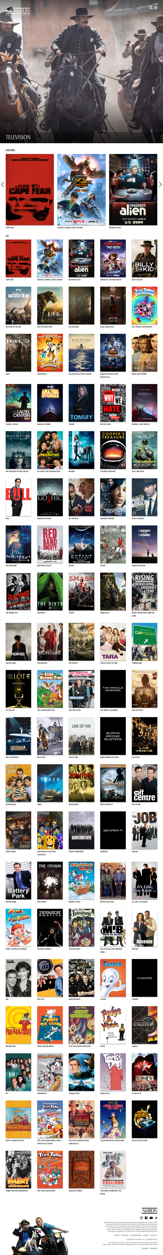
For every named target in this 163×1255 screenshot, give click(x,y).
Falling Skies (11, 663)
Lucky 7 (103, 566)
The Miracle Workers (109, 710)
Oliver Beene (11, 805)
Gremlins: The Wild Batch (110, 280)
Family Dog (105, 1093)
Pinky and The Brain (45, 1046)
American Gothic (44, 519)
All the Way (73, 519)
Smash (71, 613)
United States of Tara (108, 663)
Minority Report (107, 519)
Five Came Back (138, 471)
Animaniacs (42, 374)
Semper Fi (104, 852)
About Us (154, 1235)
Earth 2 (135, 1046)
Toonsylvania (74, 949)
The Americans (12, 613)
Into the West (137, 710)
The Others (41, 902)
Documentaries (135, 1235)
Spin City (41, 999)
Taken (39, 805)
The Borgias (42, 663)
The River (41, 613)
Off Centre (136, 805)
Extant (71, 566)
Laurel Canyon (12, 424)
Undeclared (11, 852)
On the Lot (10, 710)
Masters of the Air (13, 327)
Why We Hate (105, 424)
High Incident (74, 999)
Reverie (72, 471)
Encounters (74, 327)
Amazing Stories (44, 424)
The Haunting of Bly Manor (80, 374)
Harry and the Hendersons (17, 1191)
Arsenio (135, 949)
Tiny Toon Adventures (46, 1191)
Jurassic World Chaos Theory (70, 228)
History (146, 1235)
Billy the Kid (137, 280)
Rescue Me (41, 757)
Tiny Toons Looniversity (142, 327)
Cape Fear (9, 228)
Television (124, 1235)
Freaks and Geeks (107, 902)
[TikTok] (156, 1218)
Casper (103, 999)
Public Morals (138, 519)
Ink (7, 999)
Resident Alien (115, 228)
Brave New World (139, 374)
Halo (8, 374)
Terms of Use (145, 1248)
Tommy (72, 424)
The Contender (12, 757)
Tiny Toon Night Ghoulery (80, 1046)
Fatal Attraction (107, 327)
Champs (135, 999)
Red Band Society (44, 566)
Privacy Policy (153, 1248)
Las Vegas (135, 757)
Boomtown (74, 805)
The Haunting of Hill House (17, 471)
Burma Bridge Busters (109, 757)
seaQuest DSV (74, 1093)
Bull (8, 519)
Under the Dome (138, 566)
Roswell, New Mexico (141, 424)
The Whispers (11, 566)
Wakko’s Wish (74, 902)
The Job (135, 852)
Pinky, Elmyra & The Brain (16, 949)
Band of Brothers (76, 852)
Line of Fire (73, 757)
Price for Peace (106, 805)
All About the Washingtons (48, 471)
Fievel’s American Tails (15, 1141)
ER (7, 1093)
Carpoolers (137, 663)
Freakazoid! (11, 1046)
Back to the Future (139, 1141)
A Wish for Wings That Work (112, 1141)
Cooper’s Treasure (108, 471)
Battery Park (11, 902)
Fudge (102, 1046)
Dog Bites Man (75, 710)
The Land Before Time (46, 710)
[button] (160, 184)
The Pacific (73, 663)
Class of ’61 (136, 1093)
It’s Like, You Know (139, 902)
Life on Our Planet (45, 327)
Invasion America (44, 949)
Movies (116, 1235)
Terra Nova (104, 613)
